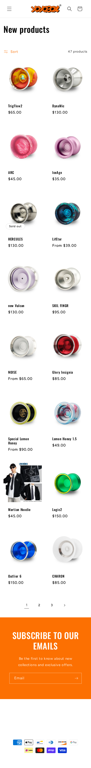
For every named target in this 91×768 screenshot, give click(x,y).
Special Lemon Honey (18, 441)
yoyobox (37, 758)
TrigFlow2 (15, 106)
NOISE (12, 372)
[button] (9, 9)
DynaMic (58, 106)
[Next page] (64, 605)
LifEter (57, 239)
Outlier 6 (14, 576)
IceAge (57, 172)
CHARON (58, 576)
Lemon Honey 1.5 (64, 439)
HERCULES (15, 239)
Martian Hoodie (19, 509)
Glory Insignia (62, 372)
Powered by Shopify (57, 758)
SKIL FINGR (60, 306)
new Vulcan (16, 306)
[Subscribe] (76, 678)
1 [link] (27, 605)
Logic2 (57, 509)
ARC (11, 172)
